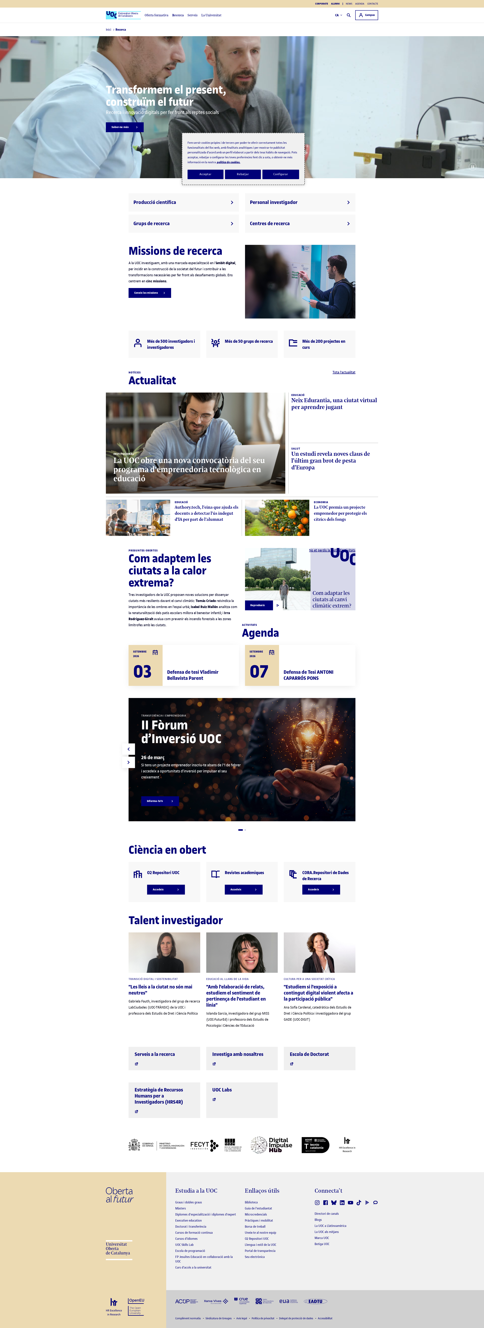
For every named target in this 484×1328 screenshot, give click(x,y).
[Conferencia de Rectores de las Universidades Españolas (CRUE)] (241, 1301)
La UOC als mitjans (327, 1232)
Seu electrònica (255, 1257)
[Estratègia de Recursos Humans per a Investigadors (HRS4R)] (114, 1307)
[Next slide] (128, 762)
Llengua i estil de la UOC (260, 1245)
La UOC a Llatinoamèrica (330, 1226)
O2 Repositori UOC (257, 1239)
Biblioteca (251, 1202)
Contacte (372, 3)
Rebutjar (243, 174)
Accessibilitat (325, 1318)
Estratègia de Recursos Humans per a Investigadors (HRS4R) (159, 1096)
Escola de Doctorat (309, 1054)
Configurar (280, 174)
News (349, 3)
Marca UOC (322, 1238)
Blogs (318, 1220)
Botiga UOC (322, 1244)
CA (337, 15)
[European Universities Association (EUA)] (289, 1301)
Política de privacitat (263, 1318)
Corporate (321, 4)
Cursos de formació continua (194, 1232)
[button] (240, 830)
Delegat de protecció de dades (296, 1318)
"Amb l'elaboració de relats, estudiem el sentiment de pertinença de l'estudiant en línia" (236, 996)
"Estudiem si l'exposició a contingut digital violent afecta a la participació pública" (318, 993)
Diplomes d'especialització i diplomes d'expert (205, 1214)
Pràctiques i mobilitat (259, 1220)
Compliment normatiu (188, 1318)
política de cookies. (228, 162)
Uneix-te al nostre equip (260, 1232)
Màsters (180, 1208)
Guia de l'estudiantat (258, 1208)
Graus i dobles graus (188, 1202)
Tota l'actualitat (344, 372)
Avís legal (241, 1318)
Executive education (188, 1220)
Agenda (359, 3)
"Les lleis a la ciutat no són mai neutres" (160, 990)
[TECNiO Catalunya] (315, 1145)
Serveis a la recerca (155, 1054)
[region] (243, 159)
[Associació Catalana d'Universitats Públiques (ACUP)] (186, 1301)
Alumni (335, 4)
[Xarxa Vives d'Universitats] (216, 1301)
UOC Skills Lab (184, 1245)
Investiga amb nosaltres (237, 1054)
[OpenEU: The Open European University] (136, 1306)
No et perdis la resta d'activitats (332, 550)
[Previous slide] (128, 749)
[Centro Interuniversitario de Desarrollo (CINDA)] (264, 1301)
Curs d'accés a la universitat (193, 1267)
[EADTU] (315, 1301)
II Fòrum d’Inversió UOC (181, 732)
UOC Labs (222, 1090)
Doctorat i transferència (190, 1226)
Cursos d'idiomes (186, 1239)
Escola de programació (190, 1251)
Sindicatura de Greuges (219, 1318)
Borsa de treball (255, 1226)
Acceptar (205, 174)
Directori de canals (327, 1214)
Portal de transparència (260, 1251)
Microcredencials (256, 1214)
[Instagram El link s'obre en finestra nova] (317, 1202)
